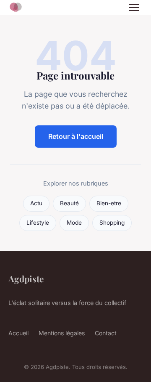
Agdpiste (26, 278)
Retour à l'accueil (75, 136)
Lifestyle (37, 222)
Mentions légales (62, 333)
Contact (106, 333)
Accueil (18, 333)
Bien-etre (108, 203)
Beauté (69, 203)
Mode (74, 222)
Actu (36, 203)
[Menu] (134, 7)
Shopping (112, 222)
